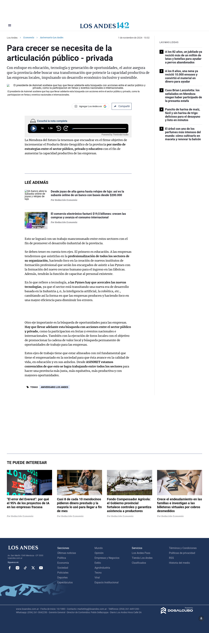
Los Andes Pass (141, 553)
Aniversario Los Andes (54, 387)
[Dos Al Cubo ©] (177, 612)
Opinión (99, 553)
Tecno (98, 572)
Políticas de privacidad (182, 553)
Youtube (41, 568)
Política (61, 557)
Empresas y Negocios (107, 557)
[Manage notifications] (201, 618)
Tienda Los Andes (142, 557)
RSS (171, 557)
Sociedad (62, 567)
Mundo (99, 548)
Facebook (10, 568)
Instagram (17, 568)
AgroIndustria (102, 567)
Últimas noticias (66, 553)
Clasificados (139, 562)
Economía (28, 37)
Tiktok (25, 568)
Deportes (62, 577)
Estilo (98, 562)
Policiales (62, 572)
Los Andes (12, 37)
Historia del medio (179, 562)
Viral (97, 577)
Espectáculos (65, 582)
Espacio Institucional (107, 582)
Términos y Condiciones (183, 548)
